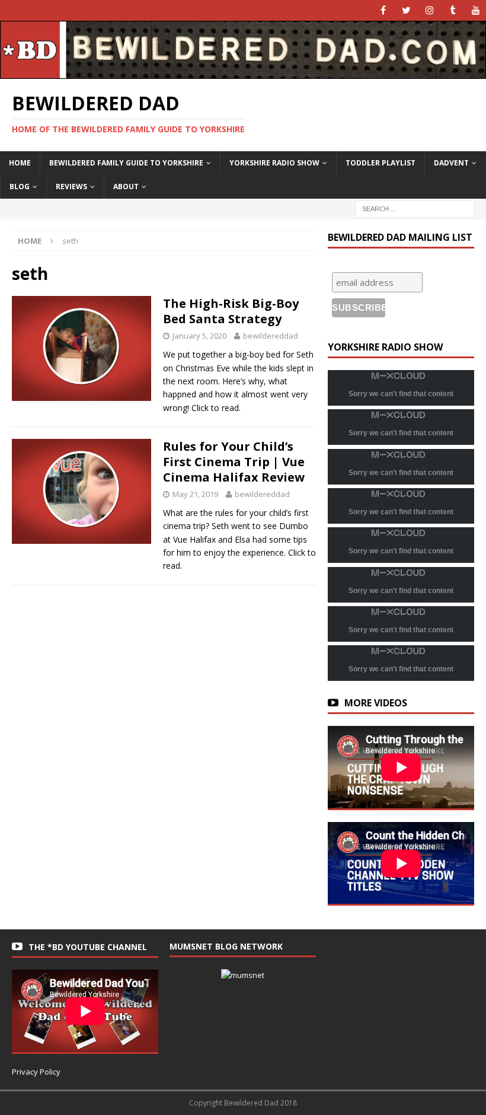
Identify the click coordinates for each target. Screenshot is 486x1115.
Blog (19, 186)
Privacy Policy (36, 1071)
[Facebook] (383, 10)
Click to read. (216, 407)
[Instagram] (429, 10)
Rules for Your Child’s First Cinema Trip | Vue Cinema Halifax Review (234, 461)
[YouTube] (475, 10)
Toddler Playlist (380, 163)
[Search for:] (415, 208)
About (126, 186)
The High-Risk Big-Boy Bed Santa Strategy (231, 311)
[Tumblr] (452, 10)
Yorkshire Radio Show (274, 163)
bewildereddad (270, 335)
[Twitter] (406, 10)
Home (20, 163)
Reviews (71, 186)
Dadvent (451, 163)
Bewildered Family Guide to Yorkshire (126, 163)
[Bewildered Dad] (243, 72)
